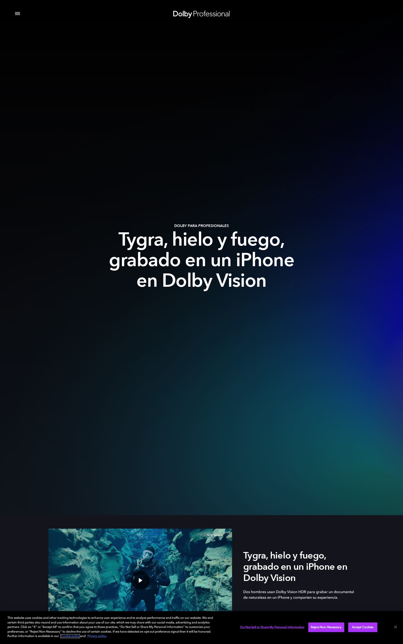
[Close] (395, 627)
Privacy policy (96, 636)
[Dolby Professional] (201, 13)
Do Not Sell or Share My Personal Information (272, 627)
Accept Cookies (363, 627)
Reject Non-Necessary (326, 627)
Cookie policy (70, 636)
